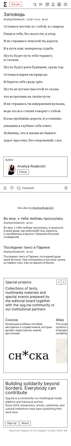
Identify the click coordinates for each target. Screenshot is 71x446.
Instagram (41, 430)
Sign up (11, 423)
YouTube (51, 430)
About (25, 423)
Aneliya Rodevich (14, 19)
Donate (15, 4)
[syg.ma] (5, 4)
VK (34, 430)
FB (31, 430)
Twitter (59, 430)
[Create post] (47, 4)
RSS (65, 430)
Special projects (18, 282)
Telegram (24, 430)
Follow (23, 172)
